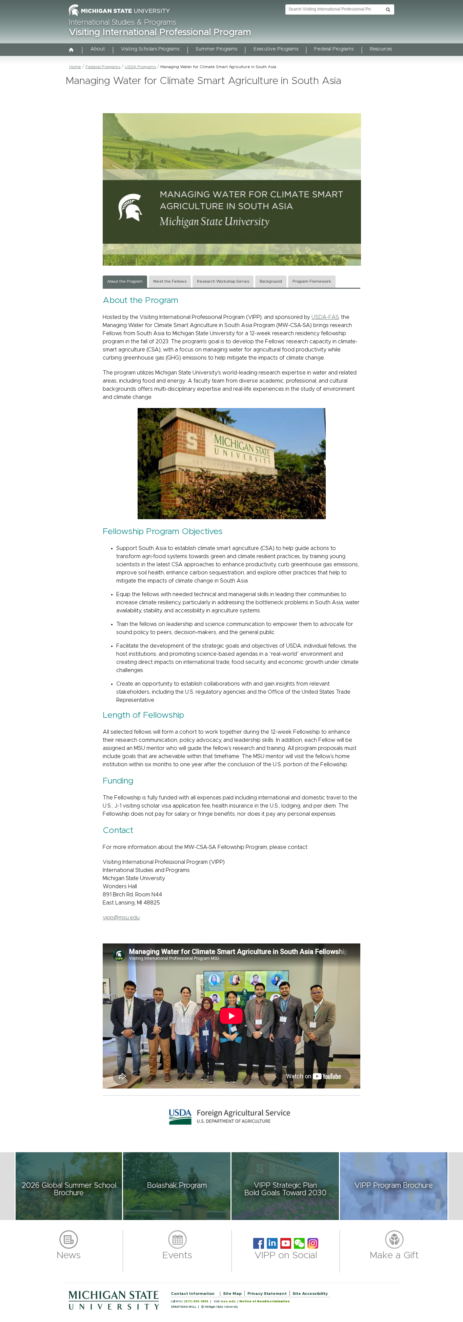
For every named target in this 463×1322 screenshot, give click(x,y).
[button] (69, 1186)
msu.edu (228, 1301)
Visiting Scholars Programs (150, 49)
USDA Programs (140, 67)
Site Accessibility (310, 1294)
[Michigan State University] (119, 16)
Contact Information (193, 1294)
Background (271, 281)
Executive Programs (276, 49)
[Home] (71, 50)
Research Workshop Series (223, 281)
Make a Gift (394, 1255)
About (97, 49)
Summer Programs (216, 49)
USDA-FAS (325, 317)
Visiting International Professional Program (160, 32)
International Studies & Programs (122, 22)
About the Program (125, 281)
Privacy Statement (267, 1294)
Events (177, 1255)
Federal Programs (334, 49)
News (69, 1255)
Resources (381, 49)
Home (75, 67)
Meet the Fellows (169, 281)
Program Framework (312, 281)
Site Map (232, 1294)
